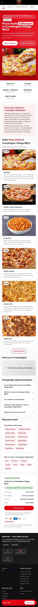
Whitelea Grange (22, 437)
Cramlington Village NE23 (21, 6)
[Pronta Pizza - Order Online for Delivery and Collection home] (19, 2)
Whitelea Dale (20, 448)
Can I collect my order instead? (14, 399)
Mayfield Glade (22, 444)
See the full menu (19, 351)
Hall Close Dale (22, 433)
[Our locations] (2, 2)
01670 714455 (10, 96)
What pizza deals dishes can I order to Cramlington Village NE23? (16, 406)
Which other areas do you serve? (14, 412)
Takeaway (10, 6)
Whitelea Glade (22, 440)
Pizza (6, 461)
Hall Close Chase (10, 437)
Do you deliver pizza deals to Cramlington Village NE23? (17, 386)
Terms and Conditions (26, 591)
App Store (6, 544)
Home (3, 6)
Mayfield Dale (9, 448)
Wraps (22, 464)
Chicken (7, 464)
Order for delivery (10, 43)
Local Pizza (24, 461)
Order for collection (27, 43)
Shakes (29, 464)
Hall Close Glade (9, 433)
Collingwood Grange (24, 429)
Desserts (7, 468)
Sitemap (22, 593)
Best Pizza (14, 461)
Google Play (15, 544)
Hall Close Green (10, 440)
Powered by (4, 569)
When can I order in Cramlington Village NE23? (17, 393)
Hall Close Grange (10, 429)
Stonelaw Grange (10, 444)
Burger (15, 464)
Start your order (19, 508)
